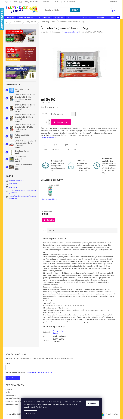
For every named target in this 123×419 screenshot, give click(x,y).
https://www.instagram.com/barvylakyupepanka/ (22, 197)
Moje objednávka (12, 404)
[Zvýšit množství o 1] (49, 120)
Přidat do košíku (62, 122)
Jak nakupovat (69, 2)
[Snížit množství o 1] (49, 123)
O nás (57, 2)
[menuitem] (9, 17)
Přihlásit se (12, 378)
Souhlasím (92, 403)
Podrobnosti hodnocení (70, 32)
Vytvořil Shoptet (111, 414)
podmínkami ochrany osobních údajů (40, 372)
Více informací (41, 407)
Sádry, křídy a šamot (58, 332)
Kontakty (46, 2)
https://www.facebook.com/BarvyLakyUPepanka (22, 191)
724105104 (13, 187)
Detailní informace (47, 138)
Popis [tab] (44, 230)
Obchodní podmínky (13, 398)
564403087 (13, 184)
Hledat (75, 10)
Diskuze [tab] (51, 230)
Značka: (91, 32)
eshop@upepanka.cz (16, 181)
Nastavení (30, 413)
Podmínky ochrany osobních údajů (18, 401)
